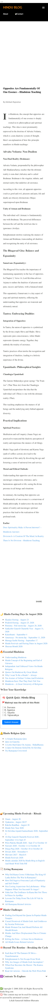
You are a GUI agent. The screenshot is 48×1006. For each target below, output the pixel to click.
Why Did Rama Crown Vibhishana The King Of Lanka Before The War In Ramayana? (25, 876)
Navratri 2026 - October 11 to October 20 (22, 845)
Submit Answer (11, 722)
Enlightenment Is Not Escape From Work (22, 958)
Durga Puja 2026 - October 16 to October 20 (23, 848)
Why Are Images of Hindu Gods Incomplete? (24, 961)
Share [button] (39, 602)
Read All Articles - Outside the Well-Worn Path (25, 970)
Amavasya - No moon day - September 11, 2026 (25, 637)
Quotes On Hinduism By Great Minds (21, 672)
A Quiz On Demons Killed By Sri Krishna (23, 747)
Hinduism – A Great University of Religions (24, 683)
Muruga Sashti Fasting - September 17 (21, 640)
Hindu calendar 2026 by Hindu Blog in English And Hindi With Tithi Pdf (25, 862)
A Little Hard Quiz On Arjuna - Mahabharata (24, 744)
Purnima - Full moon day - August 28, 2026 (23, 625)
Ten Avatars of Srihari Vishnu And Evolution (24, 678)
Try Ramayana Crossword (16, 750)
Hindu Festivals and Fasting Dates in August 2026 (26, 643)
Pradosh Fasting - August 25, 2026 (19, 622)
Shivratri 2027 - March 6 (15, 854)
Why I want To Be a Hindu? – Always (21, 675)
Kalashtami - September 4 (16, 634)
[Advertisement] (24, 48)
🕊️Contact (19, 14)
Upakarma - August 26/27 (16, 821)
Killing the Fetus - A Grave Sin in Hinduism (24, 938)
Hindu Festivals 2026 (14, 857)
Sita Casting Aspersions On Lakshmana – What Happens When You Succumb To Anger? (25, 888)
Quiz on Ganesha (12, 741)
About (5, 14)
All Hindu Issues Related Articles (19, 941)
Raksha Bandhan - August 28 (17, 824)
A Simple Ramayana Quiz (16, 738)
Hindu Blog (12, 7)
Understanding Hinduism (15, 657)
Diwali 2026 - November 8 (16, 851)
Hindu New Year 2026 (14, 827)
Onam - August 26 (13, 818)
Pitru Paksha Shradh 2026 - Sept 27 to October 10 (26, 842)
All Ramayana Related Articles (18, 904)
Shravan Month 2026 (14, 646)
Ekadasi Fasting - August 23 (17, 619)
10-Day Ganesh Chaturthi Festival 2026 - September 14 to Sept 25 (22, 838)
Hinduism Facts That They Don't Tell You (22, 681)
